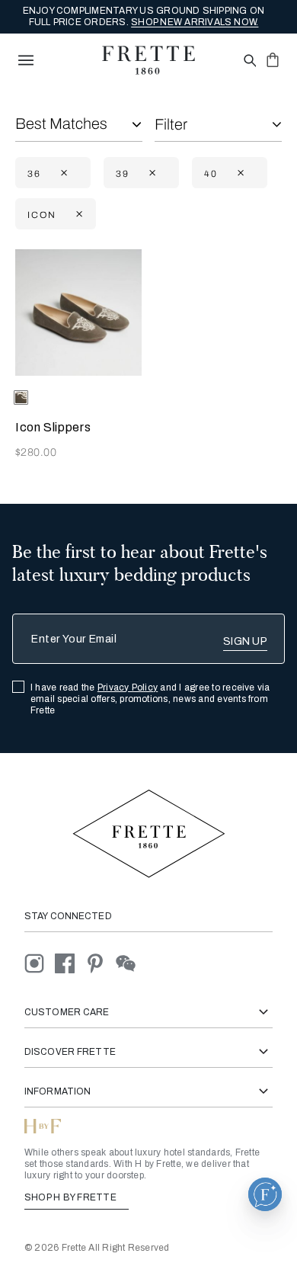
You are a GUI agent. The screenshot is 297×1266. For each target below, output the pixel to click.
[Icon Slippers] (78, 312)
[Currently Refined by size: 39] (150, 173)
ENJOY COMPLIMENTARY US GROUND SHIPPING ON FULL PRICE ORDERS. (144, 16)
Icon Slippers (53, 427)
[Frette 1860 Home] (148, 60)
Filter (171, 124)
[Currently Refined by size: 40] (239, 173)
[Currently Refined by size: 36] (62, 173)
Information (57, 1091)
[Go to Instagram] (39, 962)
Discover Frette (70, 1051)
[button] (265, 1194)
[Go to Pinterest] (100, 962)
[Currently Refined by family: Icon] (77, 215)
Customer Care (67, 1012)
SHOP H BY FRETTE (71, 1197)
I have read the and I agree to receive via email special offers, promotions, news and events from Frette (150, 699)
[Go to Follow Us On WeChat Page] (130, 962)
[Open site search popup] (248, 61)
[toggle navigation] (26, 60)
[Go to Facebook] (70, 962)
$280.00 (35, 452)
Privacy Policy (127, 687)
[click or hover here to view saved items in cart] (272, 59)
